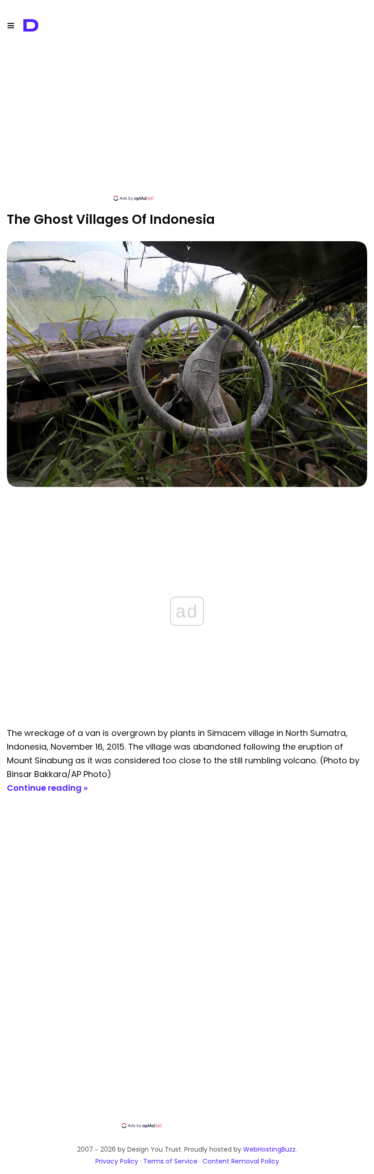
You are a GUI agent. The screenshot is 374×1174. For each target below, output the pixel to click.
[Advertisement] (187, 130)
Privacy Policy (116, 1161)
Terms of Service (170, 1161)
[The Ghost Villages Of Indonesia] (187, 484)
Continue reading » (47, 787)
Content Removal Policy (241, 1161)
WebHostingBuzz (269, 1149)
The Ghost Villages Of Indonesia (111, 219)
